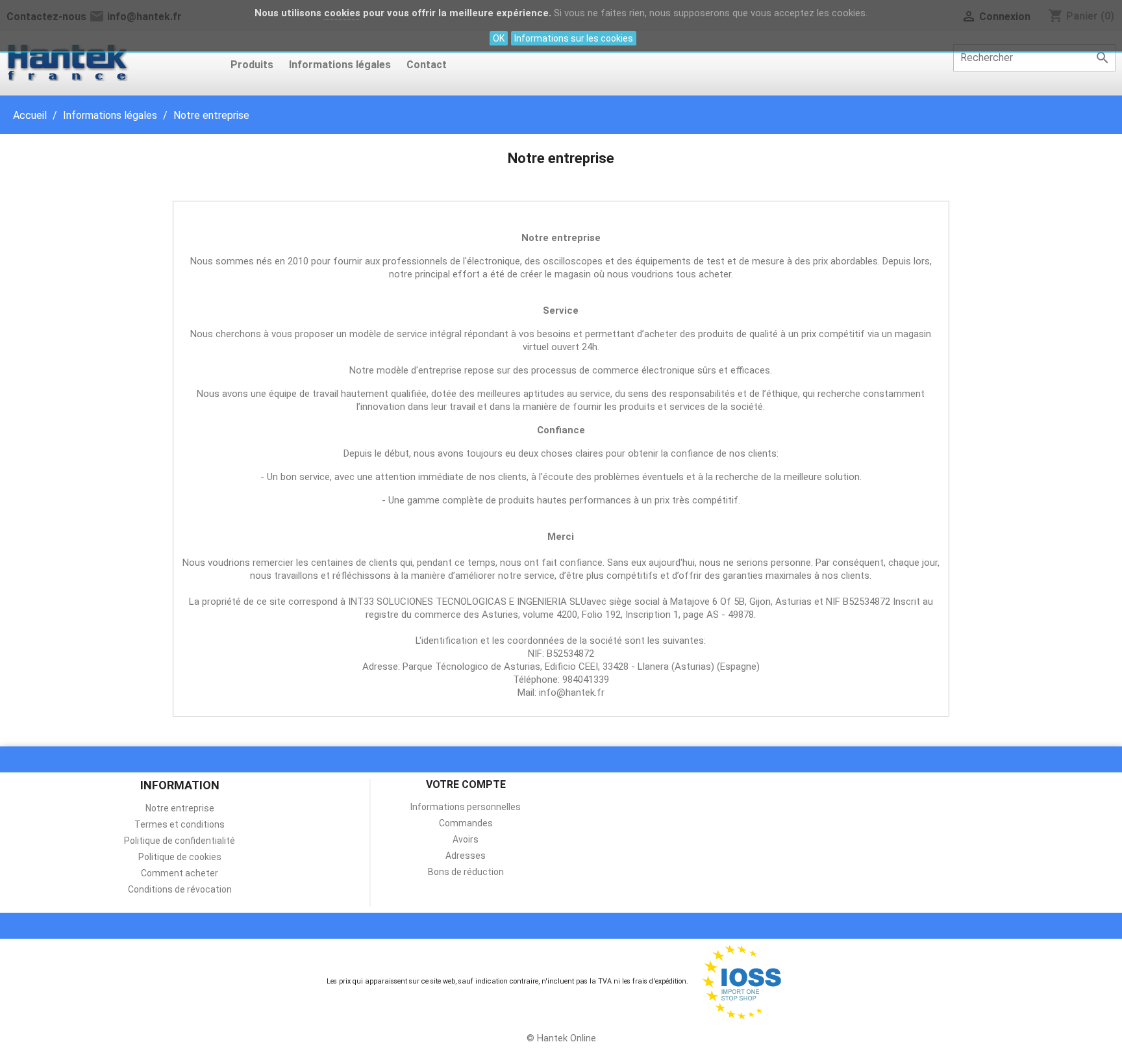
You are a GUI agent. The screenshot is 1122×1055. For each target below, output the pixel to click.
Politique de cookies (179, 857)
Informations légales (340, 64)
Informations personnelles (465, 807)
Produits (252, 64)
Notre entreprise (179, 808)
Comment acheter (179, 873)
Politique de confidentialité (179, 840)
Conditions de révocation (180, 889)
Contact (426, 64)
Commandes (466, 823)
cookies (342, 13)
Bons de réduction (466, 872)
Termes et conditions (179, 824)
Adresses (465, 855)
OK (499, 38)
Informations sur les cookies (573, 38)
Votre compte (466, 784)
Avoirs (466, 839)
